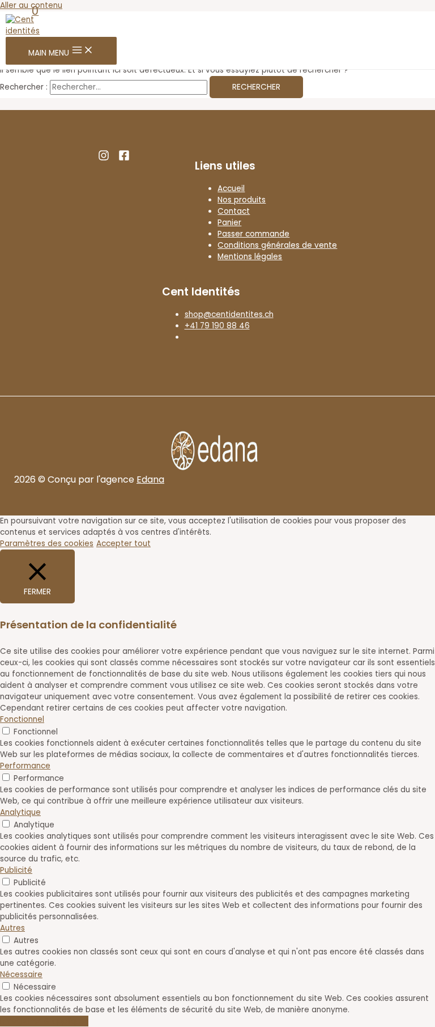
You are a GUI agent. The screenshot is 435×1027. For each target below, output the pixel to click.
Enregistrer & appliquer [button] (44, 1021)
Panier (229, 222)
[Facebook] (124, 158)
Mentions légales (250, 256)
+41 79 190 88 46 (217, 325)
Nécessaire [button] (21, 974)
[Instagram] (106, 158)
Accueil (231, 188)
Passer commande (253, 234)
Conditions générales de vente (277, 245)
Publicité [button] (16, 870)
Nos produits (242, 200)
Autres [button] (12, 928)
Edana (150, 479)
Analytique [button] (20, 812)
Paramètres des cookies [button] (46, 543)
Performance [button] (25, 765)
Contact (234, 211)
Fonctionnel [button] (22, 719)
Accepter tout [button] (123, 543)
